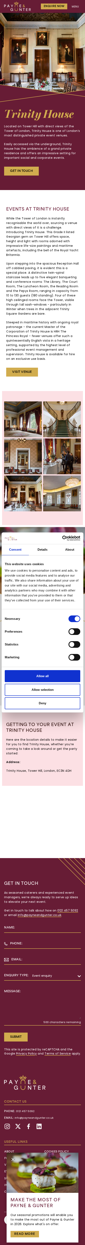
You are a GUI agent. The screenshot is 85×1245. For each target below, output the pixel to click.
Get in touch (21, 171)
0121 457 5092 (67, 910)
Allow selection (43, 689)
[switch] (74, 631)
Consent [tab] (15, 549)
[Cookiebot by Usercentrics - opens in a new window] (62, 538)
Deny (42, 703)
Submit (16, 1037)
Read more (24, 1234)
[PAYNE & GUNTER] (17, 6)
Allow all (42, 676)
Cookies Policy (56, 1152)
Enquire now (54, 6)
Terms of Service (58, 1053)
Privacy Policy (26, 1053)
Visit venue (22, 372)
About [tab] (69, 549)
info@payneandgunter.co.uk (39, 915)
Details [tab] (43, 549)
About (9, 1152)
